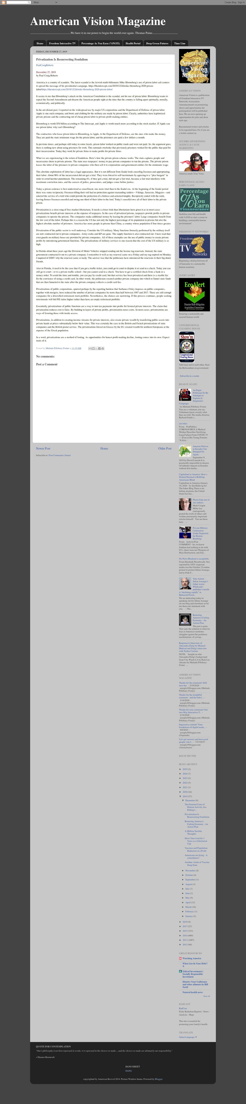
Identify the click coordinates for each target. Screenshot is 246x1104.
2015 (185, 930)
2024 (185, 773)
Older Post (165, 448)
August (189, 884)
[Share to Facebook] (99, 348)
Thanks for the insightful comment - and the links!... (191, 696)
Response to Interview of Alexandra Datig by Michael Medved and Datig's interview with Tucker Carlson (193, 647)
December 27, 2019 (46, 72)
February (189, 911)
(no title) (183, 423)
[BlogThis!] (93, 348)
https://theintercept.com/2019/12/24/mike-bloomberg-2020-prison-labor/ (77, 89)
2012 (185, 944)
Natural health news (193, 992)
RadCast (183, 1008)
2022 (185, 782)
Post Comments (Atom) (60, 455)
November (190, 870)
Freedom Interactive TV (62, 43)
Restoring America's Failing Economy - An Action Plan (201, 619)
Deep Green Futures (157, 43)
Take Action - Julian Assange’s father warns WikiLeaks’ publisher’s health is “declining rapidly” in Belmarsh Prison (194, 586)
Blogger (158, 1078)
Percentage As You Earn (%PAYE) (100, 43)
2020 (185, 791)
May (187, 897)
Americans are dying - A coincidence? (196, 856)
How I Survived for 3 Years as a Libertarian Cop (196, 841)
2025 (185, 769)
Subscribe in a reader (189, 375)
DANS (129, 1070)
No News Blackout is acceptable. (194, 558)
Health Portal (133, 43)
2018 (185, 921)
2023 (185, 778)
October (189, 874)
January (189, 916)
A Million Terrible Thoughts (193, 832)
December (190, 800)
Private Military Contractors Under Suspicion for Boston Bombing (200, 533)
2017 (185, 926)
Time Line (179, 43)
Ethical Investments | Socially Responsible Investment (193, 974)
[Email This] (90, 348)
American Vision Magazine (98, 20)
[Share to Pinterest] (102, 348)
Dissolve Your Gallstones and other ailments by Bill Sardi (195, 984)
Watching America (192, 958)
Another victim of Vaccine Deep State (197, 863)
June (187, 893)
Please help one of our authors (201, 501)
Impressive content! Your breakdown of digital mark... (192, 726)
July (187, 888)
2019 (185, 796)
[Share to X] (96, 348)
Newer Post (43, 448)
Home (40, 43)
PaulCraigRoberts (45, 65)
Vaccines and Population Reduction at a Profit (196, 849)
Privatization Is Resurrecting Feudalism (197, 815)
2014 (185, 935)
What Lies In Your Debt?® (195, 965)
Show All (206, 996)
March (188, 906)
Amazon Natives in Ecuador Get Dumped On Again (200, 450)
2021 (185, 787)
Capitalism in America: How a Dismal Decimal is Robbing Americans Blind (193, 477)
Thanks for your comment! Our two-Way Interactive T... (193, 711)
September (190, 879)
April (188, 902)
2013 (185, 939)
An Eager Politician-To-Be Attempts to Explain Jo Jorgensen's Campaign (193, 397)
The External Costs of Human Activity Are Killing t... (195, 807)
